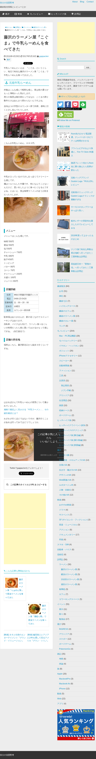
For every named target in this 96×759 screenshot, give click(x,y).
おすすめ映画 (65, 505)
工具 (61, 376)
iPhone (62, 689)
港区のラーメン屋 (69, 584)
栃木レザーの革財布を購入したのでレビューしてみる (82, 224)
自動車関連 (64, 366)
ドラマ (62, 510)
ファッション (65, 371)
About (75, 2)
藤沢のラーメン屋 (69, 569)
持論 (61, 664)
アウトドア (64, 395)
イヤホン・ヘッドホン (69, 346)
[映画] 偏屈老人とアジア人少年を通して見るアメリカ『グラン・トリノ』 (38, 638)
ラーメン (63, 564)
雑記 (59, 654)
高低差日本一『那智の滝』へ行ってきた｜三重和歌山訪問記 (82, 267)
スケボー (63, 639)
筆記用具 (65, 385)
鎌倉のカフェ (65, 311)
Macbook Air (64, 684)
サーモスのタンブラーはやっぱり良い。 (82, 209)
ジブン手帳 (66, 390)
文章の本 (63, 465)
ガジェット (64, 351)
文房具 (62, 381)
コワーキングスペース (69, 599)
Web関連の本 (65, 480)
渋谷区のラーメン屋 (70, 579)
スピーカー (64, 361)
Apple (59, 674)
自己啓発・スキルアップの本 (72, 460)
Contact (90, 2)
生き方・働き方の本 (68, 470)
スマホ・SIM (63, 544)
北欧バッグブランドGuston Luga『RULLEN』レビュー (82, 181)
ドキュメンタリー (67, 535)
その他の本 (64, 495)
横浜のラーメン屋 (69, 574)
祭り (61, 614)
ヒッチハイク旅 (58, 14)
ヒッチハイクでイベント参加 (72, 425)
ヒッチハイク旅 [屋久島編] (71, 440)
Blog (82, 2)
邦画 (61, 539)
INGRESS (63, 629)
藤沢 (8, 60)
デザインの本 (65, 475)
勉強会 (62, 619)
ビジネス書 (64, 455)
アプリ (60, 704)
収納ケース (64, 410)
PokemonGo (64, 649)
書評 (7, 14)
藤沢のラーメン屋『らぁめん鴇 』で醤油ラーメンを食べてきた (14, 588)
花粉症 (60, 554)
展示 (61, 609)
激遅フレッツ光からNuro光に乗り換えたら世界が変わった (82, 166)
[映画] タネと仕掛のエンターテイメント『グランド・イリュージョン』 (15, 638)
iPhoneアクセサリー (68, 356)
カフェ (62, 594)
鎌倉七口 (63, 301)
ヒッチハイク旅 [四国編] (70, 445)
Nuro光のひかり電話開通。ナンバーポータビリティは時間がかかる (82, 137)
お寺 (61, 291)
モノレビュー (36, 14)
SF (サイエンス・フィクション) (73, 520)
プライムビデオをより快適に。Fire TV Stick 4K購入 (82, 152)
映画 (19, 14)
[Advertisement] (25, 510)
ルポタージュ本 (66, 485)
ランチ (62, 326)
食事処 (62, 589)
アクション (64, 530)
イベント (61, 604)
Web (59, 699)
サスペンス (64, 515)
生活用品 (63, 400)
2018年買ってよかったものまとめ (82, 237)
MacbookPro (64, 679)
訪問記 (77, 14)
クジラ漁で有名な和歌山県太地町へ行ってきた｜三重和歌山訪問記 (82, 253)
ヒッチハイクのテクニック (71, 430)
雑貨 (61, 405)
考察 (61, 659)
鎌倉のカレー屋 (66, 321)
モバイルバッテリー (68, 341)
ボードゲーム (65, 415)
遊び (59, 624)
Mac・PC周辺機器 (67, 336)
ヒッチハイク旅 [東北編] (70, 435)
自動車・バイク (64, 549)
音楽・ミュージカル (68, 525)
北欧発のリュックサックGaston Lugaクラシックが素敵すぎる (82, 196)
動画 (59, 694)
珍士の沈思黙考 (7, 3)
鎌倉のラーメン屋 (67, 316)
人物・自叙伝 (65, 490)
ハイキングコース (67, 306)
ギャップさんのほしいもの (73, 96)
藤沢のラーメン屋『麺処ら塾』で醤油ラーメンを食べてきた (37, 615)
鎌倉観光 (61, 286)
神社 (61, 296)
